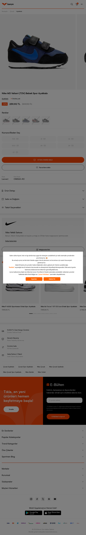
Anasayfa (5, 11)
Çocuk (12, 11)
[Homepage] (8, 4)
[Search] (72, 4)
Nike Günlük (30, 372)
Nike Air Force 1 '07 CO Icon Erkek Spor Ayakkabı (59, 306)
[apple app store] (52, 513)
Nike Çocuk (41, 367)
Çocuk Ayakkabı (8, 367)
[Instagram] (31, 499)
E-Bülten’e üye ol (58, 416)
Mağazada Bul (44, 250)
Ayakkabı (19, 11)
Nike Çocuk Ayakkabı (56, 367)
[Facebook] (37, 499)
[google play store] (33, 513)
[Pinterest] (49, 499)
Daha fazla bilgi (10, 241)
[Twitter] (43, 499)
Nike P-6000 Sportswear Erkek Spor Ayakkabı (18, 306)
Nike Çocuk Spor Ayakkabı (12, 372)
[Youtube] (55, 499)
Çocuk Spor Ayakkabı (25, 367)
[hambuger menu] (81, 4)
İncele (11, 409)
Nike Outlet (42, 372)
